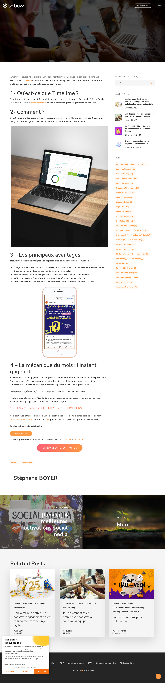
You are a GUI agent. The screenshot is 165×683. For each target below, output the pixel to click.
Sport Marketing (124, 282)
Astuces (142, 164)
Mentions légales (76, 663)
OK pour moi (41, 672)
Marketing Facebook (125, 244)
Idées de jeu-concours (126, 226)
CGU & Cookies (127, 663)
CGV (89, 663)
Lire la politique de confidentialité (14, 664)
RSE (62, 663)
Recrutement (137, 259)
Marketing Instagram (125, 249)
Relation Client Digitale (126, 268)
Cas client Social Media (126, 178)
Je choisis (25, 672)
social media (27, 462)
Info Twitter (122, 235)
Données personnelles (106, 663)
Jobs (53, 663)
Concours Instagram (125, 197)
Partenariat (121, 259)
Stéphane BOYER (35, 478)
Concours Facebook (125, 193)
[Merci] (123, 522)
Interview (120, 240)
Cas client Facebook (125, 169)
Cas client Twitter (124, 183)
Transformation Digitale (127, 287)
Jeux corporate (136, 240)
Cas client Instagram (125, 174)
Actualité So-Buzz (82, 42)
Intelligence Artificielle (141, 235)
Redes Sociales (123, 263)
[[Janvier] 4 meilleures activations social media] (41, 522)
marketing (15, 462)
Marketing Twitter (124, 254)
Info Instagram (140, 230)
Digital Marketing (124, 207)
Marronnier (143, 254)
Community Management (127, 188)
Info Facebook (123, 230)
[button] (159, 5)
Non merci (10, 672)
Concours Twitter (124, 202)
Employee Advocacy (125, 216)
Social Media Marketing (126, 273)
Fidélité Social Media (125, 221)
